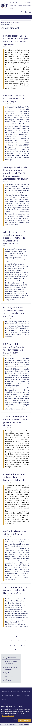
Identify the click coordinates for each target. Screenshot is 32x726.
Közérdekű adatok (7, 695)
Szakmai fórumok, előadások (11, 668)
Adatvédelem (26, 691)
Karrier (18, 695)
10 (11, 645)
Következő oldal (15, 650)
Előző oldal (16, 636)
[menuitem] (6, 691)
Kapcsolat (27, 695)
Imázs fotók (9, 676)
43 (24, 645)
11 (14, 645)
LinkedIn (29, 12)
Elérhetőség (13, 6)
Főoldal (3, 22)
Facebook (22, 12)
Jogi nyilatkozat (15, 691)
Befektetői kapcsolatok (24, 6)
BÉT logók (8, 680)
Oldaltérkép (5, 691)
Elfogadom (24, 720)
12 (18, 645)
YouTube (26, 12)
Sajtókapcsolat (10, 673)
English (11, 9)
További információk (8, 716)
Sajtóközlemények (11, 658)
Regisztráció (27, 3)
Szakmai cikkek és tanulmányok (11, 662)
